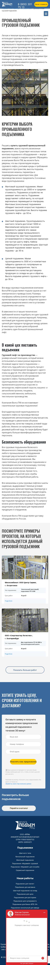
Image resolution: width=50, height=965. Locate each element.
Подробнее (8, 601)
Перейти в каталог (19, 808)
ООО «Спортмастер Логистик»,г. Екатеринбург (19, 637)
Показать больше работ (25, 670)
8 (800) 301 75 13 (25, 6)
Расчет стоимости (41, 4)
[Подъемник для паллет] (25, 567)
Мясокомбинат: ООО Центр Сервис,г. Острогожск (21, 584)
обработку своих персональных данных (18, 784)
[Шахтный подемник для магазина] (25, 620)
